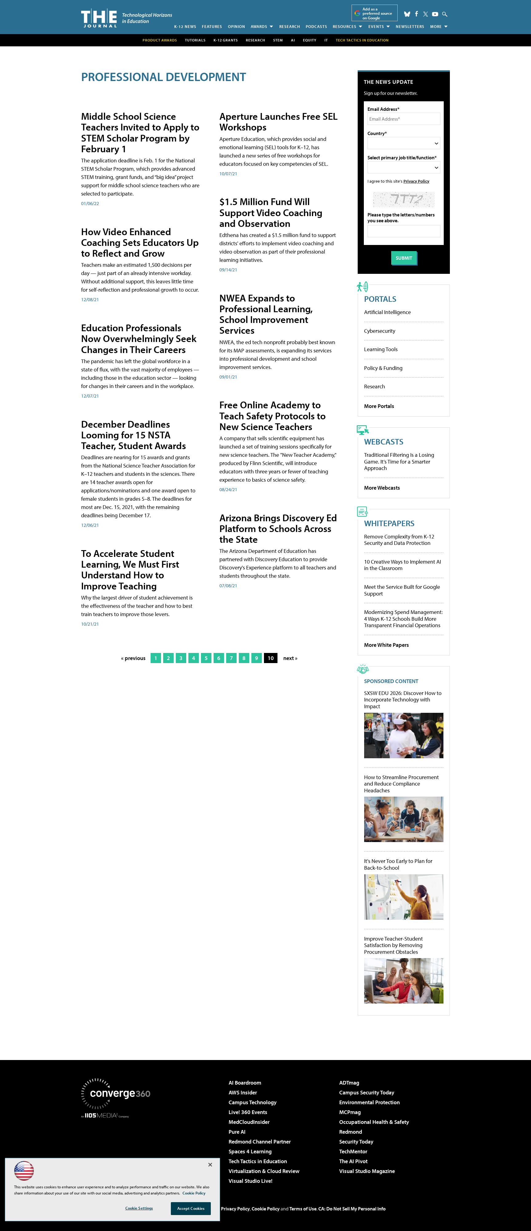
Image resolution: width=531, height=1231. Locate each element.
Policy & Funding (383, 367)
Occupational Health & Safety (374, 1121)
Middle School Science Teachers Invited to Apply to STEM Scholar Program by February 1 (140, 132)
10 (271, 658)
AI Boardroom (245, 1082)
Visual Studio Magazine (367, 1171)
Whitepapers (389, 523)
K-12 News (185, 26)
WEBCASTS (383, 441)
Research (289, 26)
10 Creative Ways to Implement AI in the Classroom (402, 565)
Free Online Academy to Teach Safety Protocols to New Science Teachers (272, 415)
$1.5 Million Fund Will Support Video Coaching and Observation (270, 212)
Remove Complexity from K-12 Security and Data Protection (399, 540)
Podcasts (316, 26)
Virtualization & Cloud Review (264, 1171)
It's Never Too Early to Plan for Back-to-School (398, 864)
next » (290, 658)
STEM (278, 40)
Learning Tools (381, 349)
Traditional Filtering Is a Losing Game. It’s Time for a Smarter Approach (399, 461)
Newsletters (410, 26)
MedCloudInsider (249, 1121)
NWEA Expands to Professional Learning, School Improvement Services (266, 314)
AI (293, 40)
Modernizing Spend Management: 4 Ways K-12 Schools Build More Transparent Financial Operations (403, 618)
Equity (310, 40)
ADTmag (349, 1082)
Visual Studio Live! (251, 1180)
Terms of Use (303, 1209)
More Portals (379, 406)
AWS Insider (243, 1092)
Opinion (236, 26)
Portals (380, 298)
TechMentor (353, 1151)
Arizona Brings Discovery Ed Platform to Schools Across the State (278, 528)
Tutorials (195, 40)
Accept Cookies (191, 1208)
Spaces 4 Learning (250, 1151)
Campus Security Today (366, 1092)
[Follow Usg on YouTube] (435, 14)
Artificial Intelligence (387, 312)
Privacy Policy (416, 181)
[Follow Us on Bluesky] (407, 14)
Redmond (350, 1131)
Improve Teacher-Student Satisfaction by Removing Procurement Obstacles (393, 945)
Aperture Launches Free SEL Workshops (278, 121)
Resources (344, 26)
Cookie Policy (266, 1209)
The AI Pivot (353, 1161)
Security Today (356, 1141)
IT (326, 40)
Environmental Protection (369, 1102)
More (436, 26)
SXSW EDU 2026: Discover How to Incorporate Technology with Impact (403, 700)
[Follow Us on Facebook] (416, 14)
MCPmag (350, 1112)
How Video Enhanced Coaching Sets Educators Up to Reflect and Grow (140, 242)
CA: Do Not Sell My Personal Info (352, 1209)
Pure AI (237, 1131)
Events (376, 26)
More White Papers (386, 644)
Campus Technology (253, 1102)
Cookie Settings (139, 1208)
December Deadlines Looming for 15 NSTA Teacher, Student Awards (133, 435)
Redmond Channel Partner (260, 1141)
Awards (259, 26)
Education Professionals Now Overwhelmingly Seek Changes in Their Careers (138, 338)
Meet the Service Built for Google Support (402, 590)
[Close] (210, 1164)
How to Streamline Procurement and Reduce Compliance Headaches (401, 784)
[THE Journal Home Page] (126, 18)
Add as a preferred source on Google (377, 13)
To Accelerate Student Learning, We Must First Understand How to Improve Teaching (130, 569)
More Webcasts (382, 487)
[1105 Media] (118, 1149)
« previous (133, 658)
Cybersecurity (379, 330)
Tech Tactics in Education (258, 1161)
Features (212, 26)
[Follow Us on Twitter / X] (425, 14)
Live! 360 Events (248, 1112)
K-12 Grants (226, 40)
